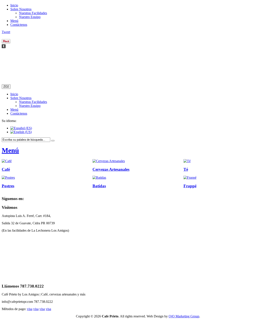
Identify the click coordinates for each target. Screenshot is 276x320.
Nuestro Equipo (30, 17)
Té (185, 169)
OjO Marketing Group (184, 316)
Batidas (99, 186)
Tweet (6, 32)
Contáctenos (18, 24)
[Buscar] (53, 140)
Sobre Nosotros (20, 9)
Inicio (14, 5)
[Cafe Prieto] (19, 67)
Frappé (189, 186)
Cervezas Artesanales (111, 169)
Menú (14, 21)
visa (29, 309)
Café (6, 169)
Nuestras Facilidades (33, 13)
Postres (8, 186)
